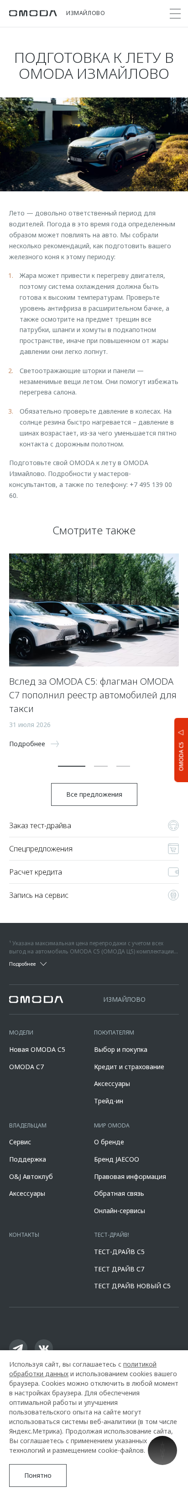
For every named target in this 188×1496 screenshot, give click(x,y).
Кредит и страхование (129, 1066)
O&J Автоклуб (31, 1176)
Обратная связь (119, 1193)
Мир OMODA (112, 1125)
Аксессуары (112, 1083)
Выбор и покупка (120, 1049)
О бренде (109, 1141)
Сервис (20, 1141)
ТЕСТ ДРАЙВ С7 (119, 1269)
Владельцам (28, 1125)
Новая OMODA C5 (37, 1049)
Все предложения (94, 794)
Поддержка (27, 1159)
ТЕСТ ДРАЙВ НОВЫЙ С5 (132, 1285)
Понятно (38, 1475)
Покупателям (114, 1032)
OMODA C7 (26, 1066)
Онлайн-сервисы (119, 1210)
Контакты (24, 1235)
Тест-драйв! (111, 1235)
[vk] (44, 1348)
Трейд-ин (108, 1100)
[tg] (18, 1348)
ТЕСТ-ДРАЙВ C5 (119, 1251)
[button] (71, 766)
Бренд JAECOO (116, 1159)
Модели (21, 1032)
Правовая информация (130, 1176)
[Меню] (175, 13)
